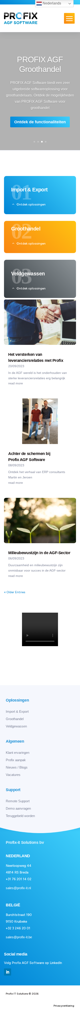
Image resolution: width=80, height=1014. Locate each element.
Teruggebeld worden (20, 816)
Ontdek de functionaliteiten (40, 122)
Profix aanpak (16, 760)
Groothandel (15, 719)
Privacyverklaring (64, 1005)
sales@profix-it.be (19, 937)
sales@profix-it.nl (18, 888)
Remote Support (18, 801)
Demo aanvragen (18, 808)
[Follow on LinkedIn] (7, 972)
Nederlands (51, 3)
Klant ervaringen (17, 752)
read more (15, 383)
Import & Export (17, 711)
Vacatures (13, 775)
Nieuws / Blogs (17, 767)
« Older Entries (14, 592)
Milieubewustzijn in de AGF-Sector (39, 553)
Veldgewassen (16, 726)
